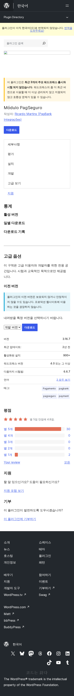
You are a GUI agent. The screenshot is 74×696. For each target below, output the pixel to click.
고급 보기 (14, 183)
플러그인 (45, 556)
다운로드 (11, 129)
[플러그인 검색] (44, 43)
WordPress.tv (15, 595)
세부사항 (14, 144)
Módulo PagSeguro (23, 107)
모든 (67, 462)
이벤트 (43, 581)
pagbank (64, 388)
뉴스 (7, 549)
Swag (44, 595)
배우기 (8, 575)
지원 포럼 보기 (14, 490)
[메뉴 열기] (68, 5)
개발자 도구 (12, 588)
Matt (9, 614)
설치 (11, 164)
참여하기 (45, 575)
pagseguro (49, 396)
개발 (11, 173)
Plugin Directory (14, 17)
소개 (7, 542)
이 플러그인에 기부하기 (20, 519)
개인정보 (10, 562)
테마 (42, 549)
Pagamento (49, 388)
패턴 (42, 562)
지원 (11, 193)
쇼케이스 (45, 542)
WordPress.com (17, 607)
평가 (11, 154)
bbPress (11, 620)
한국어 (17, 644)
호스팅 (8, 556)
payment (64, 396)
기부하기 (47, 588)
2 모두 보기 (63, 379)
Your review (12, 462)
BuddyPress (14, 627)
